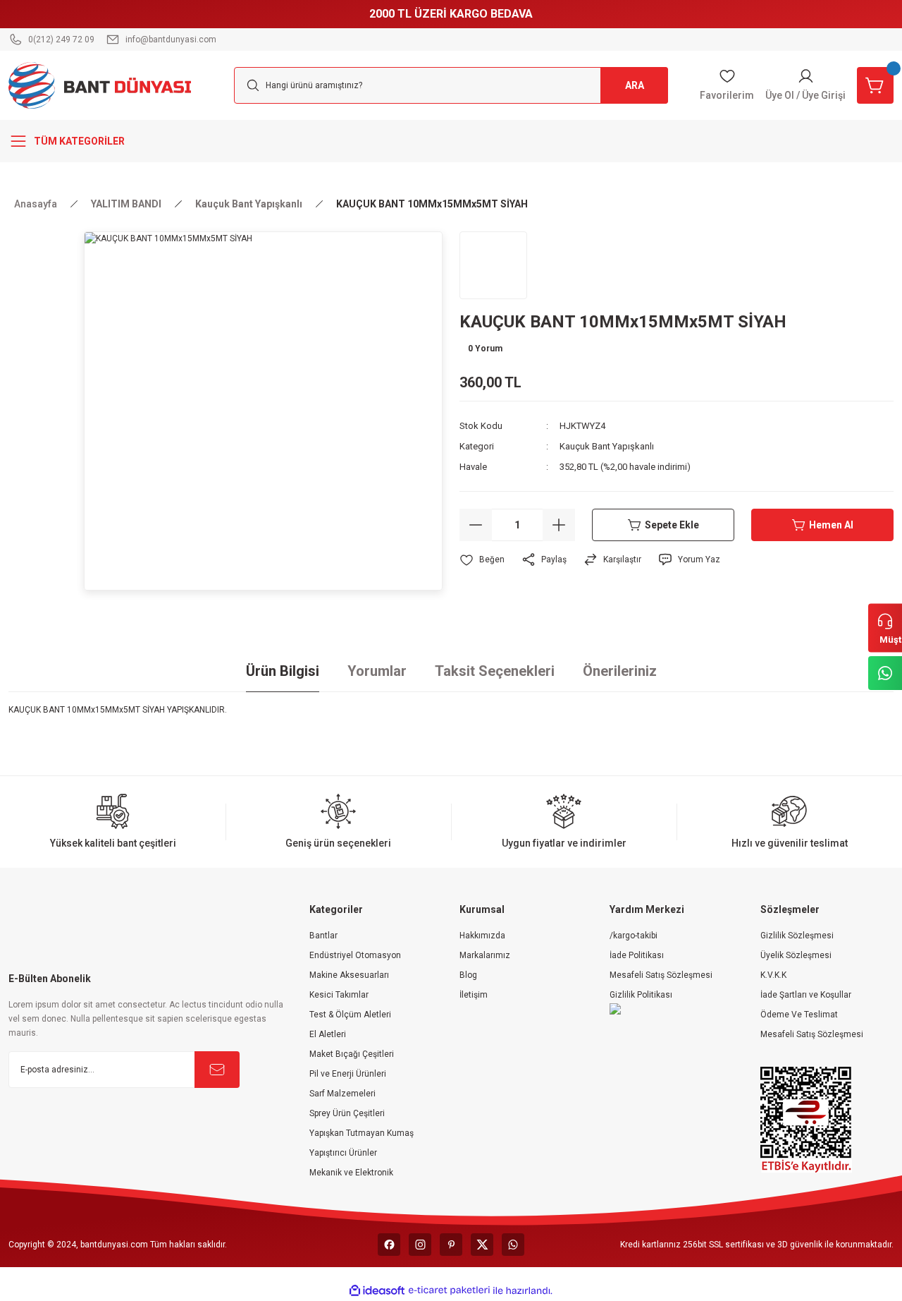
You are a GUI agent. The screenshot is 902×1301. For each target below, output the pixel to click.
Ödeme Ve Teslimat (799, 1014)
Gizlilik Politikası (641, 995)
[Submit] (217, 1069)
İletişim (473, 995)
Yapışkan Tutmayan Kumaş (361, 1133)
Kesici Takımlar (339, 995)
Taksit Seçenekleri (495, 670)
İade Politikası (637, 955)
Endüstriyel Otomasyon (355, 955)
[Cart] (875, 85)
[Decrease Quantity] (475, 525)
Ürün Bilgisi (282, 670)
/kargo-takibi (633, 935)
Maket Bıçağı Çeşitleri (351, 1054)
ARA (634, 85)
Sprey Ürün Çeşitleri (347, 1113)
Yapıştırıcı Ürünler (343, 1153)
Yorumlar (377, 670)
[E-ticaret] (449, 1290)
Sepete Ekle (672, 525)
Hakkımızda (482, 935)
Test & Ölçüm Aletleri (350, 1014)
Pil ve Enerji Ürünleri (347, 1074)
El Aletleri (327, 1034)
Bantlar (323, 935)
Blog (468, 975)
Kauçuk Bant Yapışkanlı (607, 446)
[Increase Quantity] (559, 525)
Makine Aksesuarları (349, 975)
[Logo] (100, 85)
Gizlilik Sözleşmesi (797, 935)
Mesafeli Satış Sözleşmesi (661, 975)
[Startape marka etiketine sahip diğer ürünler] (493, 265)
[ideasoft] (377, 1290)
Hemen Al (831, 525)
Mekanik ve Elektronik (351, 1173)
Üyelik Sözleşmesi (796, 955)
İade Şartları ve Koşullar (805, 995)
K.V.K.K (773, 975)
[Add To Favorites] (482, 559)
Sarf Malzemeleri (342, 1094)
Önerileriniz (620, 670)
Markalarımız (484, 955)
